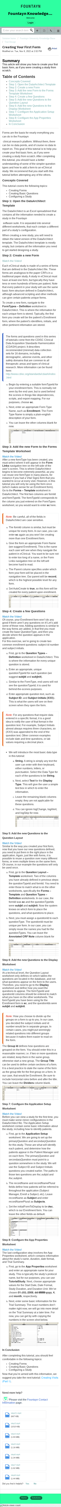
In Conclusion (17, 124)
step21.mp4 (16, 1413)
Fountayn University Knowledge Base (37, 38)
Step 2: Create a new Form (24, 87)
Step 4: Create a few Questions (27, 96)
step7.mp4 (15, 1465)
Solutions (36, 1498)
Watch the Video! (12, 261)
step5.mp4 (15, 1444)
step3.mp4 (15, 1423)
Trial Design (10, 42)
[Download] (24, 778)
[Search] (32, 30)
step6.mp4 (15, 1454)
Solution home (9, 38)
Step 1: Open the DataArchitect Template (32, 84)
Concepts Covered (19, 81)
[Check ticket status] (44, 30)
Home (24, 1498)
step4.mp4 (15, 1434)
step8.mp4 (15, 1475)
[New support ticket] (37, 30)
